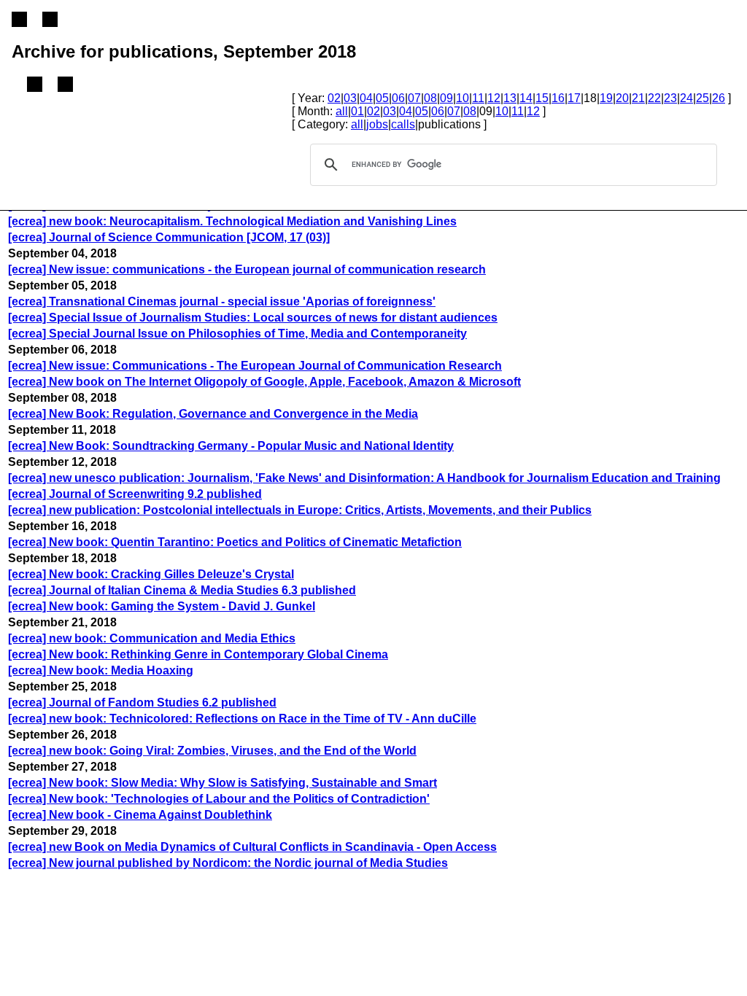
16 (558, 98)
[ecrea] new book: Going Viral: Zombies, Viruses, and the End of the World (212, 750)
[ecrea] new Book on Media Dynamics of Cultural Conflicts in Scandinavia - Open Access (252, 847)
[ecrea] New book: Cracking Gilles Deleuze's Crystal (151, 574)
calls (403, 124)
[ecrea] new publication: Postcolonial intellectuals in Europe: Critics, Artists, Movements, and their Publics (300, 510)
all (342, 111)
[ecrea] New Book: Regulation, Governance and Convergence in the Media (213, 414)
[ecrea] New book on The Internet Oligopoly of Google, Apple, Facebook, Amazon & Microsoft (264, 382)
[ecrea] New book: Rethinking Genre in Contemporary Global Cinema (198, 654)
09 (446, 98)
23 (670, 98)
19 (606, 98)
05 (382, 98)
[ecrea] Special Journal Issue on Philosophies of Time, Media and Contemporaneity (237, 333)
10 (462, 98)
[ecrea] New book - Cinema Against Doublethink (140, 815)
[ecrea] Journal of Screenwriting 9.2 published (135, 494)
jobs (377, 124)
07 (414, 98)
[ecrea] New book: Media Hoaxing (100, 670)
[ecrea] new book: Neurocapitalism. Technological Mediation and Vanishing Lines (232, 221)
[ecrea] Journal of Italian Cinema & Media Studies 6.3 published (182, 590)
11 (478, 98)
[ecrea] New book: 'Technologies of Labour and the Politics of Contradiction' (219, 799)
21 (638, 98)
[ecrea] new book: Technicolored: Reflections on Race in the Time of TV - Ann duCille (242, 718)
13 (509, 98)
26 (718, 98)
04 (366, 98)
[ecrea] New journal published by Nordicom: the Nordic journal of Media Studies (228, 863)
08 (430, 98)
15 (542, 98)
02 (334, 98)
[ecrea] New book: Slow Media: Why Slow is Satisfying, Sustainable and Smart (222, 783)
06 (398, 98)
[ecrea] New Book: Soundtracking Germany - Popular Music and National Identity (231, 446)
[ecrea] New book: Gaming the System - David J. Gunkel (161, 606)
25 (702, 98)
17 (574, 98)
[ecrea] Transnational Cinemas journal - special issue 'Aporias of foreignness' (222, 301)
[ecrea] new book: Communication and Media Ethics (151, 638)
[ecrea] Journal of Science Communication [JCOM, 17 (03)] (169, 237)
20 (622, 98)
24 (686, 98)
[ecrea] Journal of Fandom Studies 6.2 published (142, 702)
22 (654, 98)
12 (493, 98)
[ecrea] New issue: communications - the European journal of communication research (247, 269)
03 (350, 98)
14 (526, 98)
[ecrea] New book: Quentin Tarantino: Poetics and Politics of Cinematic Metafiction (235, 542)
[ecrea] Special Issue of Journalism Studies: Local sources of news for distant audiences (253, 317)
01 (357, 111)
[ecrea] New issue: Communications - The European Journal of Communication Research (255, 365)
